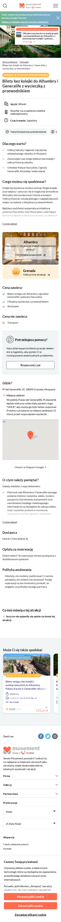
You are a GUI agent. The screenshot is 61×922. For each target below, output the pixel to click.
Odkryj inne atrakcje (34, 274)
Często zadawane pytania (15, 844)
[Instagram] (54, 736)
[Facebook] (40, 736)
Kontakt (7, 848)
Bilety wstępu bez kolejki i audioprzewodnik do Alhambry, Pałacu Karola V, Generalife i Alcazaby (26, 685)
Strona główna (9, 62)
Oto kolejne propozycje (28, 254)
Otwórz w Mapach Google (29, 467)
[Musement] (30, 5)
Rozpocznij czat (30, 365)
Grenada (24, 62)
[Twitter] (47, 736)
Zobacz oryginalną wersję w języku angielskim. (25, 22)
